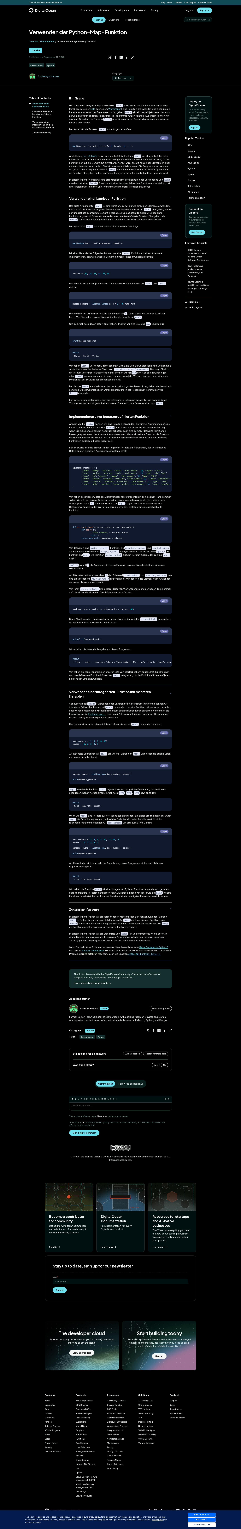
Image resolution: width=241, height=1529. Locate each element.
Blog (163, 2)
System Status (176, 1413)
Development (47, 41)
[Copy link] (132, 57)
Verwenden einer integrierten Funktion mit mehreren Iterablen (43, 125)
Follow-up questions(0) (130, 1083)
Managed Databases (85, 1451)
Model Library (82, 1426)
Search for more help (155, 1054)
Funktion (96, 714)
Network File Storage (85, 1464)
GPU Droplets (82, 1405)
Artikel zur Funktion (144, 954)
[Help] (168, 1099)
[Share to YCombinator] (126, 57)
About (47, 1400)
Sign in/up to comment (84, 1132)
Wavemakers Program (117, 1426)
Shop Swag (112, 1468)
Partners (48, 1422)
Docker (191, 180)
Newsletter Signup (115, 1439)
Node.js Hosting (145, 1426)
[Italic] (75, 1099)
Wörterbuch (114, 109)
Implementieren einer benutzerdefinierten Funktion (42, 114)
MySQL (191, 174)
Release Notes (114, 1460)
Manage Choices (202, 1524)
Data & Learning (83, 1417)
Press (47, 1434)
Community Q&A (114, 1405)
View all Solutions (146, 1443)
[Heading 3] (99, 1099)
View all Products (84, 1496)
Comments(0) (105, 1083)
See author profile (161, 1008)
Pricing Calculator (115, 1451)
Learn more (107, 1247)
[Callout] (111, 1099)
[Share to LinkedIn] (121, 57)
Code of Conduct (115, 1464)
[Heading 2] (96, 1099)
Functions (80, 1439)
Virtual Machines (145, 1439)
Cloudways (81, 1491)
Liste (92, 109)
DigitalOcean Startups (117, 1422)
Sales (172, 1405)
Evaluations (81, 1422)
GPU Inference (145, 1405)
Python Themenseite (93, 950)
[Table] (114, 1099)
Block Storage (82, 1460)
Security (48, 1447)
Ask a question (132, 1054)
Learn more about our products (91, 983)
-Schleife (90, 156)
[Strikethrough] (81, 1099)
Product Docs (132, 19)
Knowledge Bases (84, 1400)
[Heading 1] (93, 1099)
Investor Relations (53, 1451)
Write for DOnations (116, 1413)
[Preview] (165, 1099)
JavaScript (193, 162)
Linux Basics (193, 156)
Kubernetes (193, 186)
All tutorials (193, 192)
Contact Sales (205, 2)
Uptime (79, 1472)
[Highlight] (90, 1099)
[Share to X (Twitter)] (110, 57)
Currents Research (115, 1417)
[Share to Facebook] (115, 57)
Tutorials (98, 19)
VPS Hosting (144, 1409)
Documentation (114, 1455)
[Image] (87, 1099)
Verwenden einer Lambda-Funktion (97, 198)
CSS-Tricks (112, 1409)
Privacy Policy (51, 1443)
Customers (49, 1417)
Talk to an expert (196, 197)
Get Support (190, 2)
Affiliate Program (52, 1430)
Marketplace (113, 1443)
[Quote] (108, 1099)
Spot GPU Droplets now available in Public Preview (54, 2)
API (77, 1468)
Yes (156, 1065)
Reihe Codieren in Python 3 (153, 947)
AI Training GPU (145, 1400)
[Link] (84, 1099)
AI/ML (190, 145)
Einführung (76, 98)
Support (173, 1400)
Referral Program (52, 1426)
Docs (169, 2)
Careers (178, 2)
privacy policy (93, 1517)
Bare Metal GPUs (83, 1409)
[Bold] (73, 1099)
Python (191, 168)
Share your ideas (177, 1417)
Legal (47, 1439)
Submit (59, 1290)
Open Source (113, 1434)
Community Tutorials (116, 1400)
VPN (140, 1417)
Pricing (110, 1447)
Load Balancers (83, 1447)
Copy (164, 138)
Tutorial (35, 50)
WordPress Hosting (147, 1434)
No (164, 1065)
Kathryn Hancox (50, 76)
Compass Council (115, 1430)
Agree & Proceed (202, 1515)
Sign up (203, 10)
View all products (82, 1352)
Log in (188, 10)
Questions (114, 19)
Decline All (201, 1519)
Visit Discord (197, 232)
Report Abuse (176, 1409)
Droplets (80, 1430)
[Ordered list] (105, 1099)
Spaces (79, 1455)
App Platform (82, 1443)
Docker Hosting (145, 1422)
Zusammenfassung (41, 132)
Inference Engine (84, 1413)
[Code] (116, 1099)
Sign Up (53, 1247)
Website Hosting (145, 1413)
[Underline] (78, 1099)
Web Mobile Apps (146, 1430)
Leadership (50, 1405)
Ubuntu (191, 151)
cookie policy (158, 1519)
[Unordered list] (102, 1099)
